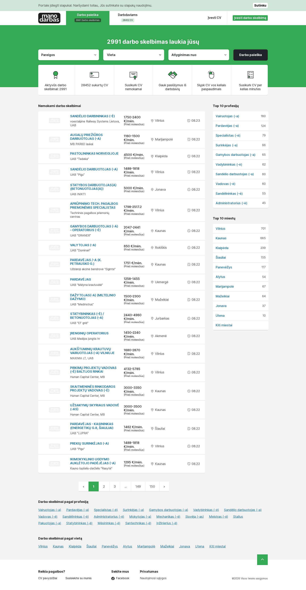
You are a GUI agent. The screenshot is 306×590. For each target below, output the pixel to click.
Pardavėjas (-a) (227, 126)
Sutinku (260, 5)
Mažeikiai (223, 296)
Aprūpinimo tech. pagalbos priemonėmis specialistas (94, 205)
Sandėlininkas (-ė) (229, 193)
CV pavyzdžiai (47, 578)
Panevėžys (224, 267)
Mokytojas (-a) (140, 516)
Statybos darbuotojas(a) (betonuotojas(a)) (93, 187)
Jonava (221, 306)
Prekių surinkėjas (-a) (89, 443)
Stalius (238, 516)
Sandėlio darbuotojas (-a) (94, 169)
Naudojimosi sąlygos (153, 578)
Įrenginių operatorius (89, 333)
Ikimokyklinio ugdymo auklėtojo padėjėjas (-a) (93, 461)
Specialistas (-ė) (228, 135)
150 (152, 486)
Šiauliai (221, 257)
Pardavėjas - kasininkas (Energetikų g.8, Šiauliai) (92, 426)
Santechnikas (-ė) (138, 523)
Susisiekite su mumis (79, 578)
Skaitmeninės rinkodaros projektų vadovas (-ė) (92, 388)
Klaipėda (222, 248)
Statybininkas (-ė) (79, 523)
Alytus (220, 277)
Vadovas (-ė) (226, 184)
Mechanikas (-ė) (168, 516)
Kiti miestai (224, 325)
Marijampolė (225, 286)
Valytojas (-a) (83, 245)
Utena (220, 315)
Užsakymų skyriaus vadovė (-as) (94, 407)
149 (138, 486)
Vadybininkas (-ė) (229, 164)
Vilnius (220, 228)
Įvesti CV (214, 17)
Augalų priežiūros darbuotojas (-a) (86, 137)
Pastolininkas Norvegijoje (94, 153)
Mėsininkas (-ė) (109, 523)
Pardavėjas (80, 279)
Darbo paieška (250, 55)
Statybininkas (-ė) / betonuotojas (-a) (87, 316)
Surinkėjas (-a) (227, 145)
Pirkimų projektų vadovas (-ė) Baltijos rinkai (93, 370)
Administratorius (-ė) (231, 203)
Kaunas (221, 238)
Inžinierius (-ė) (166, 523)
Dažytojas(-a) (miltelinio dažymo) (93, 297)
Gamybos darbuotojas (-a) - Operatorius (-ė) (94, 228)
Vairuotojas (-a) (227, 116)
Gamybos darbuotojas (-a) (236, 155)
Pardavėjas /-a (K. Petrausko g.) (86, 262)
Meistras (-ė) (218, 516)
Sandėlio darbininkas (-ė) (92, 116)
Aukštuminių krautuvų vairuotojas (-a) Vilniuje (92, 351)
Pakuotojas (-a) (49, 523)
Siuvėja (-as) (194, 516)
